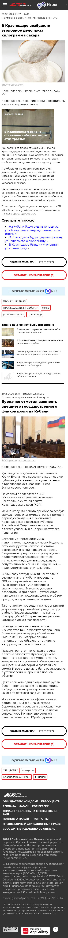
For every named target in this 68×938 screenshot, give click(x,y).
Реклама (9, 806)
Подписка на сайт (17, 818)
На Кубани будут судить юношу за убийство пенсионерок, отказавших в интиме (32, 230)
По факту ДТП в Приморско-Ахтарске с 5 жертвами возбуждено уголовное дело (39, 352)
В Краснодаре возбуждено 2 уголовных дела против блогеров (38, 364)
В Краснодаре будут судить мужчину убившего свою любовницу (34, 239)
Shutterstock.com (13, 84)
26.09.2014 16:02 (11, 14)
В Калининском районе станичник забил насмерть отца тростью (39, 330)
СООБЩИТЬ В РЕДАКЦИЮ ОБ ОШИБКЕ (29, 828)
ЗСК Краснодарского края (18, 460)
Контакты (40, 818)
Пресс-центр (50, 801)
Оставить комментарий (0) (34, 275)
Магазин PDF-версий (34, 806)
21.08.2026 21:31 (11, 393)
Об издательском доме (20, 801)
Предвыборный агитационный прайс (32, 824)
